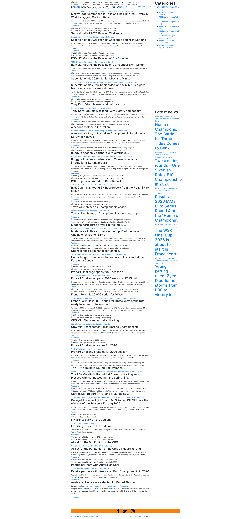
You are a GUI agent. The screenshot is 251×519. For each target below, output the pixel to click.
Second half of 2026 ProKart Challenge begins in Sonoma (92, 37)
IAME (150, 7)
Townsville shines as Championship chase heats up (90, 211)
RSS (160, 12)
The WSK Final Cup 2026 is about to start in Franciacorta (167, 242)
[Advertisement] (169, 79)
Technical (163, 7)
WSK (134, 7)
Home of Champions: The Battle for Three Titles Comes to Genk (167, 136)
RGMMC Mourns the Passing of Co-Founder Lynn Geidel (92, 62)
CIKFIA (164, 15)
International (166, 38)
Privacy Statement (91, 516)
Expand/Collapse (168, 12)
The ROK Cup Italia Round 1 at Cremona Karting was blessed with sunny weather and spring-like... (107, 372)
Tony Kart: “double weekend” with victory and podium (91, 108)
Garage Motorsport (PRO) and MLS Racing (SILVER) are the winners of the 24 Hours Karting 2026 (107, 397)
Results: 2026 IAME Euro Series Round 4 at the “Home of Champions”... (167, 208)
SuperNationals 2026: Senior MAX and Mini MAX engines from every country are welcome (104, 82)
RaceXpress (173, 7)
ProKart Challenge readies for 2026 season (87, 349)
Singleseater (166, 48)
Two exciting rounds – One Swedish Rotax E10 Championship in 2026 (168, 172)
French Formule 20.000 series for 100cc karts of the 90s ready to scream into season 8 (103, 298)
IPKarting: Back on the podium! (82, 423)
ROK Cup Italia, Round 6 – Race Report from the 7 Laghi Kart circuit (96, 185)
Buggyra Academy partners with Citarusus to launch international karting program (101, 156)
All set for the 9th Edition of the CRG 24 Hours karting (91, 446)
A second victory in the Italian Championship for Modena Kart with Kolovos (99, 131)
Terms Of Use (76, 516)
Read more (75, 26)
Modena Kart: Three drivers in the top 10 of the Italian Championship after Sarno (101, 229)
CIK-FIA (128, 7)
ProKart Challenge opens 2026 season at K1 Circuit (90, 276)
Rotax (144, 7)
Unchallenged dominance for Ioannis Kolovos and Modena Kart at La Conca (99, 254)
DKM (139, 7)
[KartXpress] (78, 6)
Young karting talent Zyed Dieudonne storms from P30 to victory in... (166, 280)
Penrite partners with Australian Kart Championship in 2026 (93, 469)
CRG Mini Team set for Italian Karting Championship (90, 324)
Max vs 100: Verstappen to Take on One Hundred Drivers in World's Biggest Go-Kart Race (104, 11)
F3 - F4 (156, 7)
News (120, 7)
